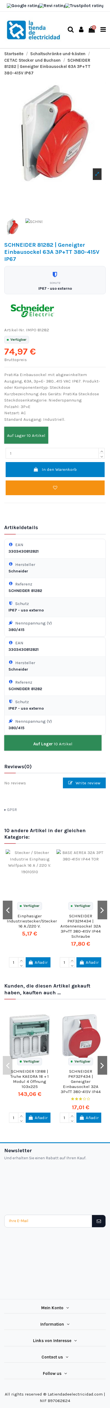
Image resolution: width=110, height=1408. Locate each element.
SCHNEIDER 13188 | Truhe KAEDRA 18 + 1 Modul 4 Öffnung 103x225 (29, 1079)
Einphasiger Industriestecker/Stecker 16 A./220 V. (32, 921)
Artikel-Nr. (14, 329)
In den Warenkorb (59, 469)
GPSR (12, 809)
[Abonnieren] (98, 1221)
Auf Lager (16, 435)
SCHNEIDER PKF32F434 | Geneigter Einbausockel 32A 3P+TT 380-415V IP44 (81, 1081)
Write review (87, 782)
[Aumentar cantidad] (101, 450)
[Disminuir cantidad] (101, 456)
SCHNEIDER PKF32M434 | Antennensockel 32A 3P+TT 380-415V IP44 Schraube (80, 926)
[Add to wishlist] (55, 487)
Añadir (41, 962)
